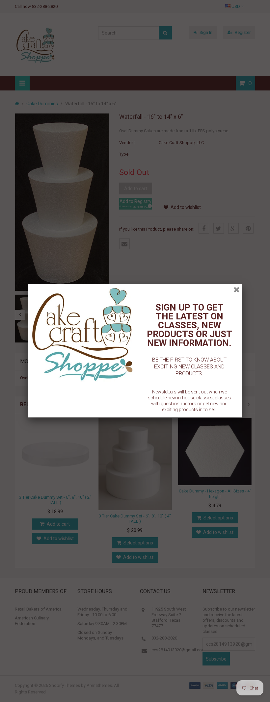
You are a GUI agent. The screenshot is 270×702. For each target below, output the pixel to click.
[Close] (236, 289)
